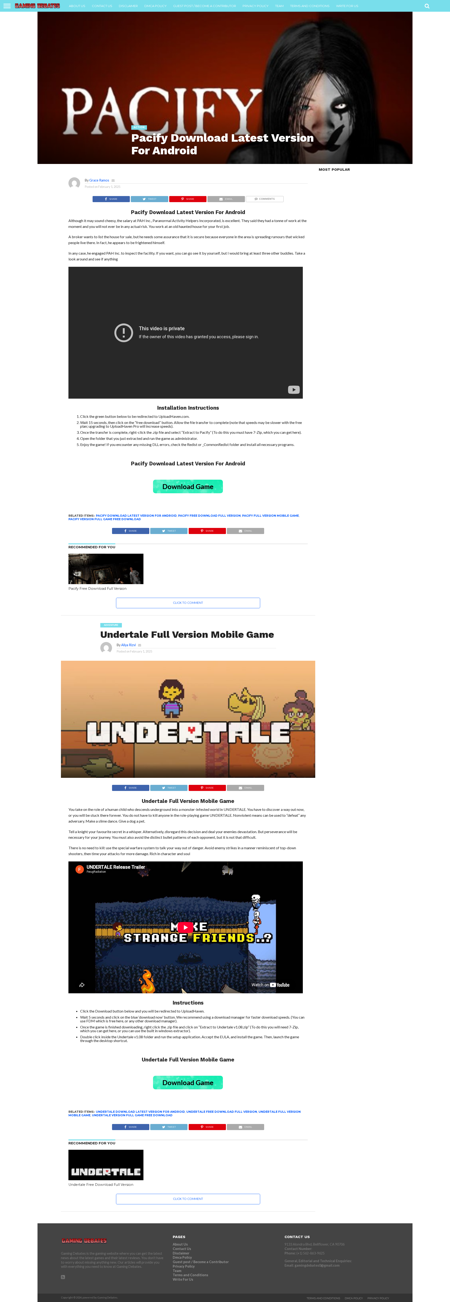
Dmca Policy (155, 6)
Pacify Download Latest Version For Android (136, 515)
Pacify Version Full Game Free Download (104, 519)
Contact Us (102, 6)
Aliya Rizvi (128, 645)
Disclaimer (128, 6)
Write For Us (347, 6)
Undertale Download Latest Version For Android (140, 1111)
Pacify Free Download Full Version (209, 515)
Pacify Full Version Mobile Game (270, 515)
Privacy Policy (256, 6)
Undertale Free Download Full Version (221, 1111)
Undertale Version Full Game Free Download (132, 1115)
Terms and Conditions (310, 6)
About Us (77, 6)
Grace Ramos (99, 180)
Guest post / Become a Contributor (204, 6)
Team (279, 6)
